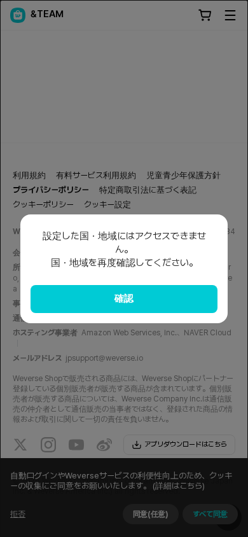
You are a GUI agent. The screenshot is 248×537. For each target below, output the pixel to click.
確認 (124, 298)
